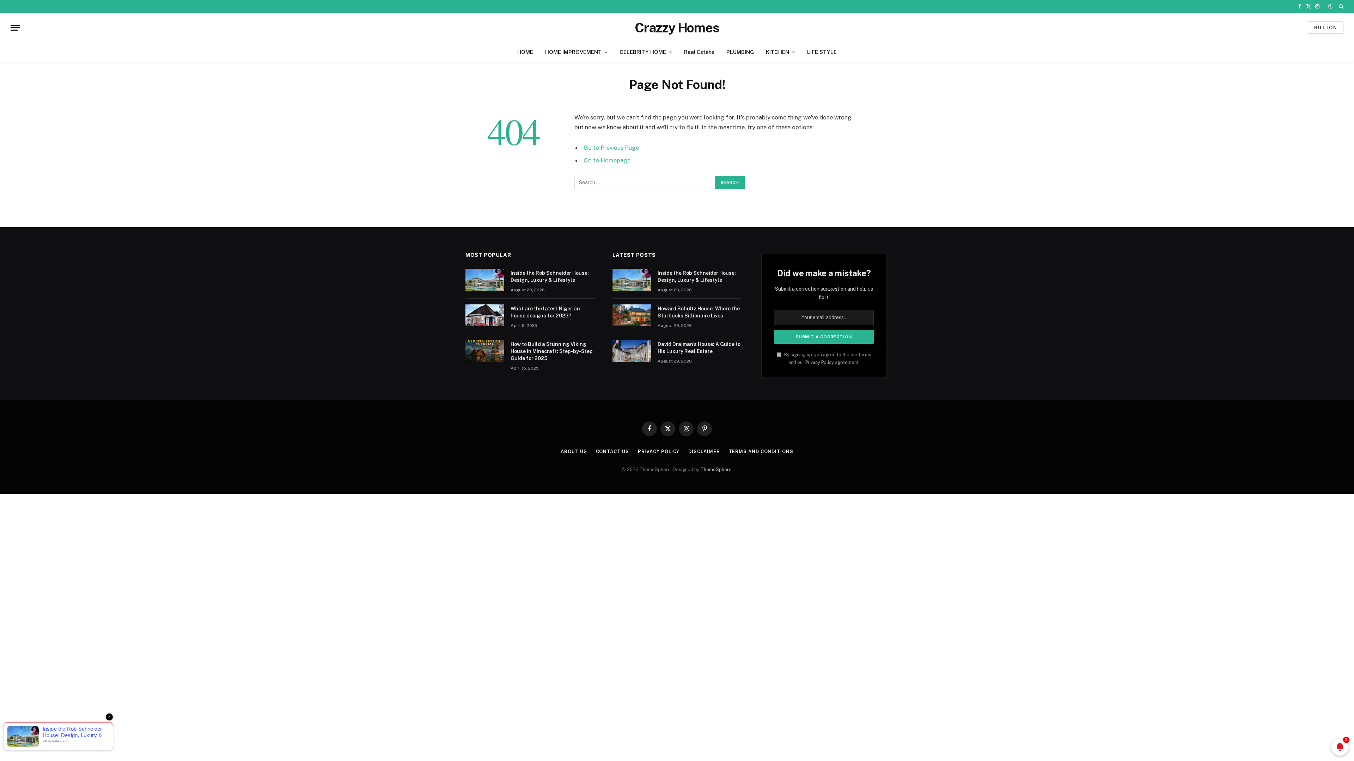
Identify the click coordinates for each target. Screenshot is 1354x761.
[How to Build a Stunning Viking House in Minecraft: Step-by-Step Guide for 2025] (484, 351)
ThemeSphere (716, 469)
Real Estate (699, 52)
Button (1325, 27)
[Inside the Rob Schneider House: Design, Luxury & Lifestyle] (484, 280)
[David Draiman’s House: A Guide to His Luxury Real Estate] (631, 351)
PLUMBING (740, 52)
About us (574, 451)
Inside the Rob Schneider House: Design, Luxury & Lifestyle (550, 276)
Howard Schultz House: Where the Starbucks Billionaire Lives (699, 312)
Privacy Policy (819, 362)
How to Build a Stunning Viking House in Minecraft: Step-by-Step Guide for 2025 (552, 351)
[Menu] (15, 28)
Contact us (612, 451)
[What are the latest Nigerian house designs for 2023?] (484, 315)
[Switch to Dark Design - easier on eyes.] (1330, 6)
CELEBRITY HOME (643, 52)
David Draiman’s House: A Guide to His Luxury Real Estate (699, 347)
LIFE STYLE (822, 52)
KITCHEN (777, 52)
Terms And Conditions (761, 451)
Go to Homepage (607, 160)
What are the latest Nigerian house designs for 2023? (545, 312)
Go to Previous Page (611, 147)
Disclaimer (704, 451)
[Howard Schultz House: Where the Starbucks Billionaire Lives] (631, 315)
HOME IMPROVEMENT (573, 52)
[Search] (1340, 6)
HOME (525, 52)
